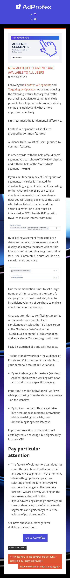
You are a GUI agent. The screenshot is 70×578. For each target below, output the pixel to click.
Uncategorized (19, 76)
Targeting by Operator (21, 89)
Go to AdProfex (35, 537)
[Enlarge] (57, 228)
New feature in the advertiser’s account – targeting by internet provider (33, 558)
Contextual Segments (38, 85)
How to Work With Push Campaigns (39, 567)
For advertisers (17, 547)
